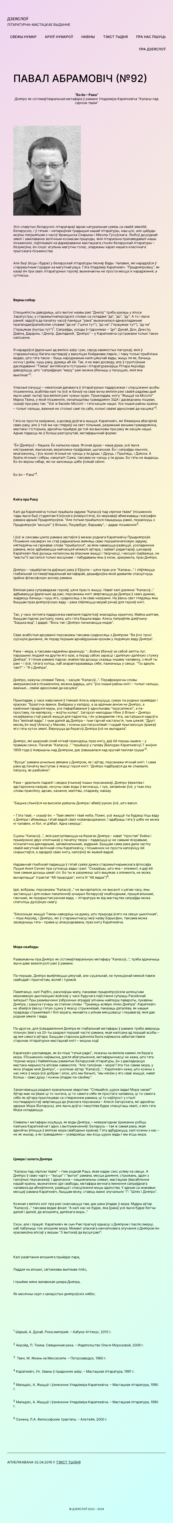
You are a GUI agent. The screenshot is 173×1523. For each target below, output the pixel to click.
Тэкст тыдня (68, 1462)
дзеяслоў (17, 19)
